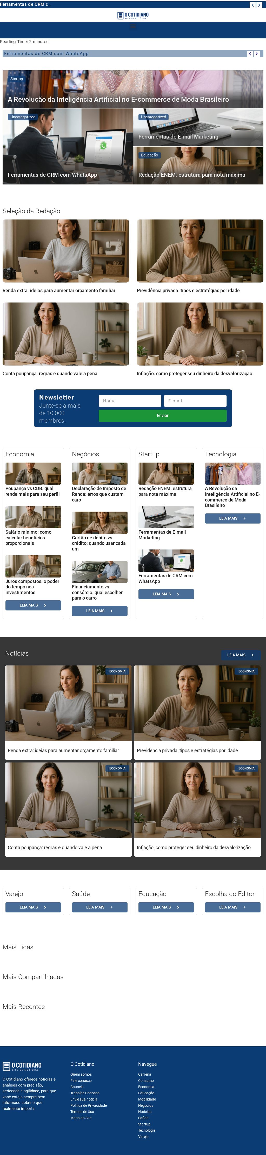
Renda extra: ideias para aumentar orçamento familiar (59, 290)
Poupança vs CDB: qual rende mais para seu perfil (32, 491)
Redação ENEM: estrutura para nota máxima (165, 491)
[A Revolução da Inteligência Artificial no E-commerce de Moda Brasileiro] (133, 89)
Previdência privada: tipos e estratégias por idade (188, 290)
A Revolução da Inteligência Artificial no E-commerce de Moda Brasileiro (232, 497)
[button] (133, 26)
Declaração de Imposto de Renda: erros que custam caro (99, 494)
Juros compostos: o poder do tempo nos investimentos (32, 587)
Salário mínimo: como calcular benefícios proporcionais (28, 537)
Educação (149, 155)
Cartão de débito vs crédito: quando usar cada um (99, 543)
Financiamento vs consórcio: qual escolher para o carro (97, 592)
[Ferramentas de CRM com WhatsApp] (68, 146)
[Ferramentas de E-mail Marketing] (198, 127)
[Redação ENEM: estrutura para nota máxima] (198, 165)
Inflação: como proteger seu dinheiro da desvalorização (194, 373)
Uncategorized (22, 117)
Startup (16, 79)
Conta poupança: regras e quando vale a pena (50, 373)
